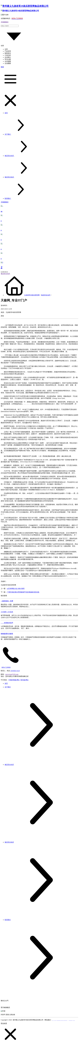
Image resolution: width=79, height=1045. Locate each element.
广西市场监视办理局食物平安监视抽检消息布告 (23, 592)
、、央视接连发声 (7, 623)
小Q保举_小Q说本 (7, 612)
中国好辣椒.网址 (14, 680)
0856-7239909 (6, 667)
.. (1, 210)
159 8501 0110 (15, 671)
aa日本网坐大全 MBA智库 (16, 588)
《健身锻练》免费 (7, 601)
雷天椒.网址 (24, 680)
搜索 (2, 67)
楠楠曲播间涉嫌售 (7, 633)
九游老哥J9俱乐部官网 (32, 295)
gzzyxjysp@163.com (11, 674)
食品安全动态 (45, 295)
